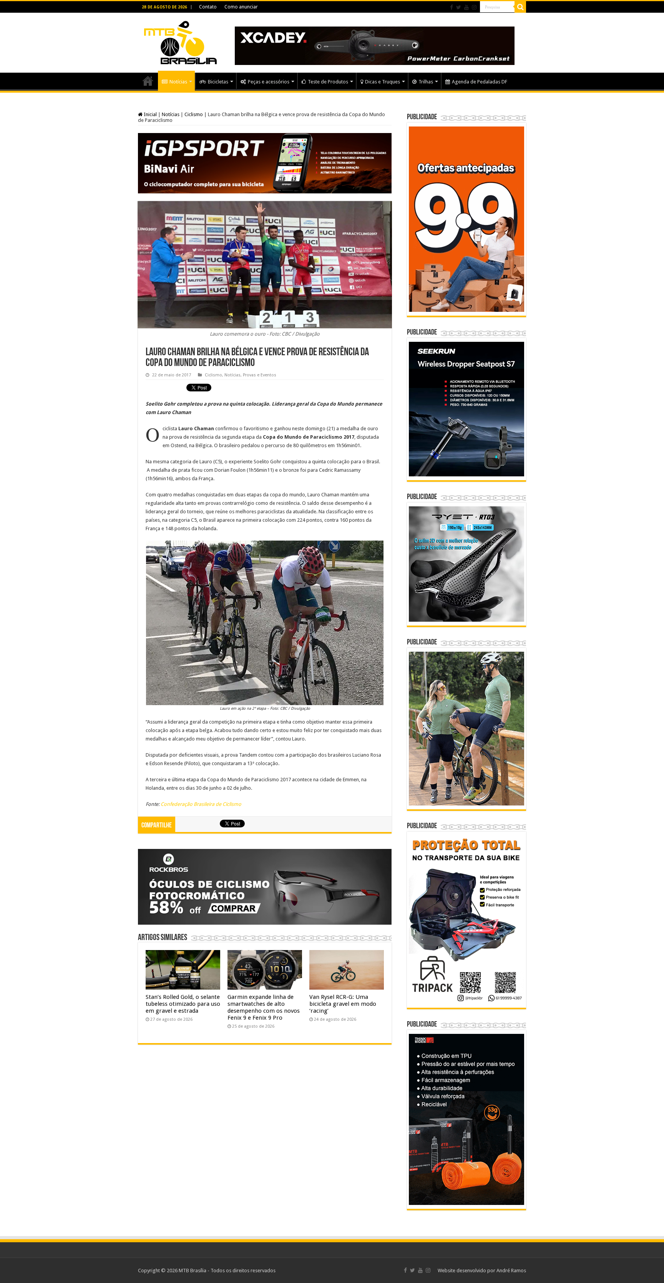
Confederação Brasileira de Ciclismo (201, 804)
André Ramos (511, 1270)
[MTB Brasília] (180, 41)
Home (148, 81)
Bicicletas (218, 82)
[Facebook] (451, 7)
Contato (208, 7)
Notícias (178, 82)
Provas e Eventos (259, 375)
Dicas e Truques (382, 82)
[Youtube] (466, 7)
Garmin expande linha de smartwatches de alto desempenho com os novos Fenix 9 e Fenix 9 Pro (263, 1007)
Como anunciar (241, 7)
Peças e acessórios (268, 82)
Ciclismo (193, 114)
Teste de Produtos (328, 82)
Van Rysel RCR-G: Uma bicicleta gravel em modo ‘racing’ (342, 1003)
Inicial (150, 114)
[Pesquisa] (520, 7)
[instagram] (474, 7)
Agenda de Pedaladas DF (479, 82)
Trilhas (425, 82)
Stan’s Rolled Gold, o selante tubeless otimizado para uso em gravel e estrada (183, 1003)
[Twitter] (458, 7)
